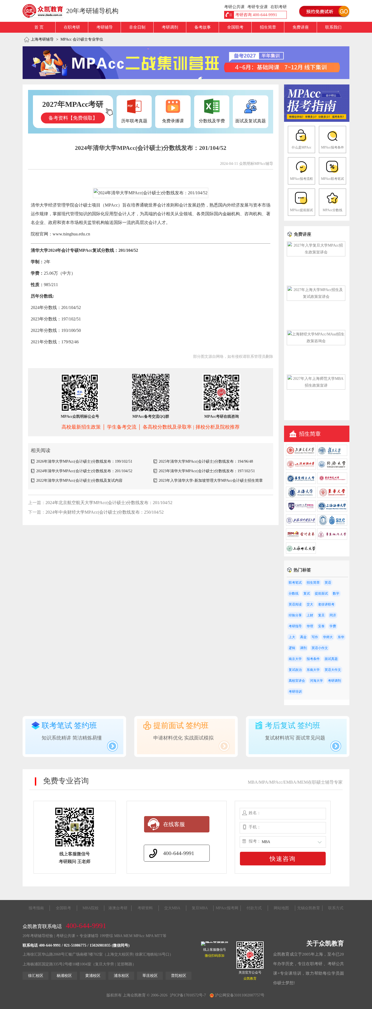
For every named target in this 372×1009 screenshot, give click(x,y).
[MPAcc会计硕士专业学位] (316, 121)
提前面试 (321, 593)
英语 (328, 582)
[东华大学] (332, 497)
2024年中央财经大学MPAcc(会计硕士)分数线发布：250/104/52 (104, 512)
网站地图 (281, 908)
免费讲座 (300, 27)
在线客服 (174, 824)
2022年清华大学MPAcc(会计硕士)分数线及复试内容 (79, 480)
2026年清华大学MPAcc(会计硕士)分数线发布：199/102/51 (84, 461)
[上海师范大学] (301, 552)
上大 (292, 637)
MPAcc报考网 (227, 908)
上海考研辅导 (42, 39)
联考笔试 (295, 582)
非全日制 (137, 27)
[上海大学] (301, 497)
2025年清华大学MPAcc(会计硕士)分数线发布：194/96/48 (206, 461)
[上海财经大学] (301, 468)
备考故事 (202, 27)
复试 (306, 593)
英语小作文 (320, 648)
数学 (336, 593)
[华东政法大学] (332, 539)
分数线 (293, 593)
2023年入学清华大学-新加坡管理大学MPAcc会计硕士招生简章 (211, 480)
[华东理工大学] (301, 483)
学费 (333, 626)
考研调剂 (170, 27)
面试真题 (331, 659)
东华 (341, 637)
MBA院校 (91, 908)
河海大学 (316, 681)
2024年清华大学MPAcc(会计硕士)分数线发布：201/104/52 (84, 471)
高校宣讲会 (297, 681)
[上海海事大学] (332, 510)
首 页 (39, 27)
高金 (303, 637)
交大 (310, 604)
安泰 (321, 626)
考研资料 (145, 908)
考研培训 (295, 691)
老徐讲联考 (326, 604)
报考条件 (313, 659)
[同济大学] (332, 468)
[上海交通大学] (301, 455)
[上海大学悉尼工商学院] (332, 524)
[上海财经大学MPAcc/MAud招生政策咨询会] (316, 341)
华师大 (328, 637)
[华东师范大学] (332, 483)
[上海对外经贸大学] (301, 524)
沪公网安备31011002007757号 (239, 995)
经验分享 (295, 615)
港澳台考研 (117, 908)
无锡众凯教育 (308, 908)
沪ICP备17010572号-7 (188, 995)
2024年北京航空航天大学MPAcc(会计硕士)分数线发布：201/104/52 (108, 502)
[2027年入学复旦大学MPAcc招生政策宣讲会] (316, 252)
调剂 (303, 648)
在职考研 (72, 27)
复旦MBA (200, 908)
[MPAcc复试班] (186, 62)
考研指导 (295, 626)
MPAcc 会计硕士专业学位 (81, 39)
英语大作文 (333, 670)
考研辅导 (104, 27)
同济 (333, 615)
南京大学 (295, 659)
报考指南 (36, 908)
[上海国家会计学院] (301, 539)
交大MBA (172, 908)
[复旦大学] (332, 455)
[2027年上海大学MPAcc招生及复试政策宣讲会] (316, 297)
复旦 (321, 615)
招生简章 (268, 27)
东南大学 (313, 670)
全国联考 (235, 27)
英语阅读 (295, 604)
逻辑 (292, 648)
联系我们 (333, 27)
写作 (315, 637)
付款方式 (254, 908)
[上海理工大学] (301, 510)
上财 (310, 615)
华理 (310, 626)
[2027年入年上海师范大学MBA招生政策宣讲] (316, 385)
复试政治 (295, 670)
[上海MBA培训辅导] (45, 11)
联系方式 (335, 908)
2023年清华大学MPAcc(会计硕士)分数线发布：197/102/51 (207, 471)
